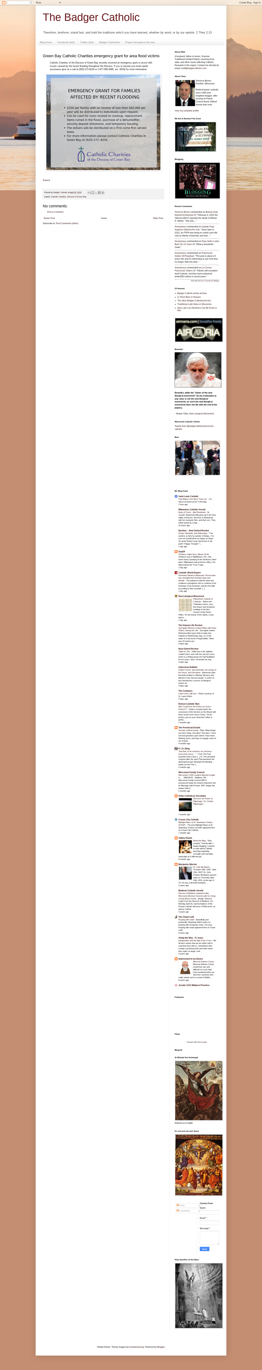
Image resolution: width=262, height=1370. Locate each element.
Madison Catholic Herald (190, 890)
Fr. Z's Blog (184, 748)
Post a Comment (55, 212)
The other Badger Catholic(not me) (194, 300)
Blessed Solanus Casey (203, 961)
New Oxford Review (188, 649)
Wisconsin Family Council (191, 772)
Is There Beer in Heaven (189, 297)
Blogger (161, 1347)
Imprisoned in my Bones (190, 959)
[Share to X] (96, 192)
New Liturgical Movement (201, 413)
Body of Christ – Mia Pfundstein (192, 512)
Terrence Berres (182, 212)
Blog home (46, 42)
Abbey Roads (185, 838)
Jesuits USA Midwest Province (194, 985)
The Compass (185, 691)
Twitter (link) (87, 42)
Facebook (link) (66, 42)
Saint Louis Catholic (188, 496)
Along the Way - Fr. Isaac (190, 938)
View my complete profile (187, 110)
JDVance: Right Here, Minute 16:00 (193, 554)
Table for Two (184, 651)
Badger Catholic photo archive (192, 293)
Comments (184, 1211)
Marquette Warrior (187, 864)
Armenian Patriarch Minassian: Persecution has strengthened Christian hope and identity (197, 578)
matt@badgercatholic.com (193, 68)
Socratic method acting (188, 730)
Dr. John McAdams (201, 867)
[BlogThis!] (92, 192)
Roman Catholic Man (188, 704)
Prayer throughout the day (140, 42)
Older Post (158, 218)
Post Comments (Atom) (67, 223)
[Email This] (89, 192)
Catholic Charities (58, 197)
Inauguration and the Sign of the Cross (195, 940)
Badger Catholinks (109, 42)
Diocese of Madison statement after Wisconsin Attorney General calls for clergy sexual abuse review (197, 896)
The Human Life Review (190, 625)
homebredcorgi (136, 1347)
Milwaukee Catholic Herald (191, 509)
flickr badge (202, 1042)
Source (46, 180)
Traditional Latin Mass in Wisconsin (194, 304)
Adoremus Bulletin (187, 667)
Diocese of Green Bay (76, 197)
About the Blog (199, 841)
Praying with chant (186, 920)
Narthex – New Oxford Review (193, 530)
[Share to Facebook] (99, 192)
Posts (182, 1205)
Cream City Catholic (188, 819)
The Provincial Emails (189, 727)
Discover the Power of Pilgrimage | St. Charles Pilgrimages (203, 801)
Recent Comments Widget (208, 281)
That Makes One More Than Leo (192, 499)
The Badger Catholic (91, 17)
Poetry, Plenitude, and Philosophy (193, 533)
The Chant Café (186, 917)
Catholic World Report (189, 572)
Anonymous (180, 226)
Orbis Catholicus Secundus (192, 796)
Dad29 (181, 551)
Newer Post (49, 218)
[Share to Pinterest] (103, 192)
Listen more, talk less (187, 693)
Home (104, 218)
